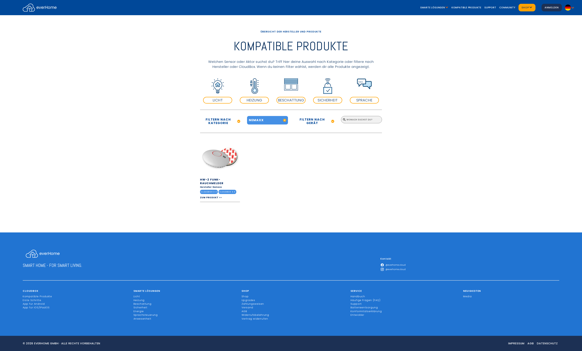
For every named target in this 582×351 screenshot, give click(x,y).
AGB (244, 311)
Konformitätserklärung (366, 311)
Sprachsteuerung (146, 315)
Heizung (139, 300)
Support (490, 7)
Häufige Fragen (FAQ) (366, 300)
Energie (139, 311)
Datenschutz (547, 343)
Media (467, 296)
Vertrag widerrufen (255, 318)
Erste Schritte (32, 300)
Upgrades (248, 300)
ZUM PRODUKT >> (211, 197)
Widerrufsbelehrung (255, 315)
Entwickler (357, 315)
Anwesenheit (142, 318)
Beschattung (143, 304)
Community (507, 7)
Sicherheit (140, 307)
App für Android (34, 304)
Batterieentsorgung (364, 307)
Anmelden (552, 7)
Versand (247, 307)
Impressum (516, 343)
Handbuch (358, 296)
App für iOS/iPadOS (36, 307)
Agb (530, 343)
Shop (245, 296)
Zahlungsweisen (253, 304)
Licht (137, 296)
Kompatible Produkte (466, 7)
